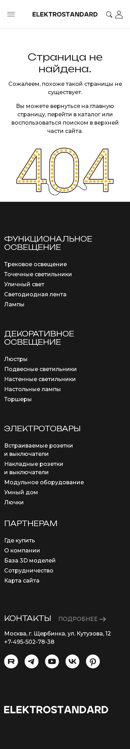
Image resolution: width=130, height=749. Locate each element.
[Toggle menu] (11, 14)
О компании (22, 550)
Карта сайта (22, 580)
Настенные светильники (40, 379)
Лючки (14, 502)
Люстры (16, 359)
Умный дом (21, 492)
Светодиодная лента (35, 294)
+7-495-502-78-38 (29, 642)
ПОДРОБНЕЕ (78, 619)
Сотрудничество (28, 570)
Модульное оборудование (44, 482)
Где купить (19, 540)
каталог (89, 114)
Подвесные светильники (40, 369)
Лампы (14, 304)
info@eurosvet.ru (28, 650)
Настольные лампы (32, 389)
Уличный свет (24, 284)
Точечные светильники (38, 274)
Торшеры (18, 399)
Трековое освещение (35, 264)
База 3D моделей (30, 560)
